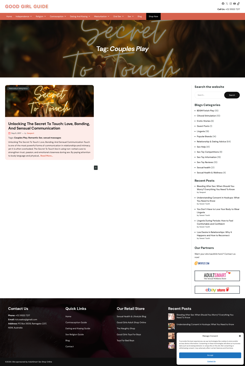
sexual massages (52, 137)
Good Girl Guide (26, 6)
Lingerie (201, 131)
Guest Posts (203, 126)
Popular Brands (204, 136)
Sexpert (30, 133)
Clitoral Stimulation (206, 115)
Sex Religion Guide (74, 334)
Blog (140, 16)
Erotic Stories (204, 121)
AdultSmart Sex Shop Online (40, 362)
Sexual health (203, 167)
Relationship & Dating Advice (18, 88)
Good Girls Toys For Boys (129, 334)
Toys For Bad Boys (125, 340)
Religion (39, 16)
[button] (240, 336)
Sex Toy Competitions (208, 151)
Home (9, 16)
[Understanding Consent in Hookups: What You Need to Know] (171, 326)
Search (232, 95)
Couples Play (20, 137)
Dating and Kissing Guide (77, 328)
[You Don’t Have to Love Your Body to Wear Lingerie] (171, 336)
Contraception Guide (76, 322)
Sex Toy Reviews (205, 162)
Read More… (46, 155)
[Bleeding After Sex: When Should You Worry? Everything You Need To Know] (171, 316)
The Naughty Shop (126, 328)
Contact (69, 346)
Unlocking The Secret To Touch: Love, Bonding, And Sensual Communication (49, 126)
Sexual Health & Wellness (210, 172)
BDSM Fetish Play (205, 110)
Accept (210, 355)
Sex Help (201, 146)
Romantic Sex (35, 137)
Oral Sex (117, 16)
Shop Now (153, 16)
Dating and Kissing (79, 16)
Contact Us (211, 361)
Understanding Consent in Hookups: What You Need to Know (205, 324)
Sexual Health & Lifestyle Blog (131, 316)
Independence (22, 16)
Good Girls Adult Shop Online (131, 322)
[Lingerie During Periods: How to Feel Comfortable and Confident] (171, 345)
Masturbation (100, 16)
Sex (129, 16)
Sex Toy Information (207, 157)
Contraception (56, 16)
